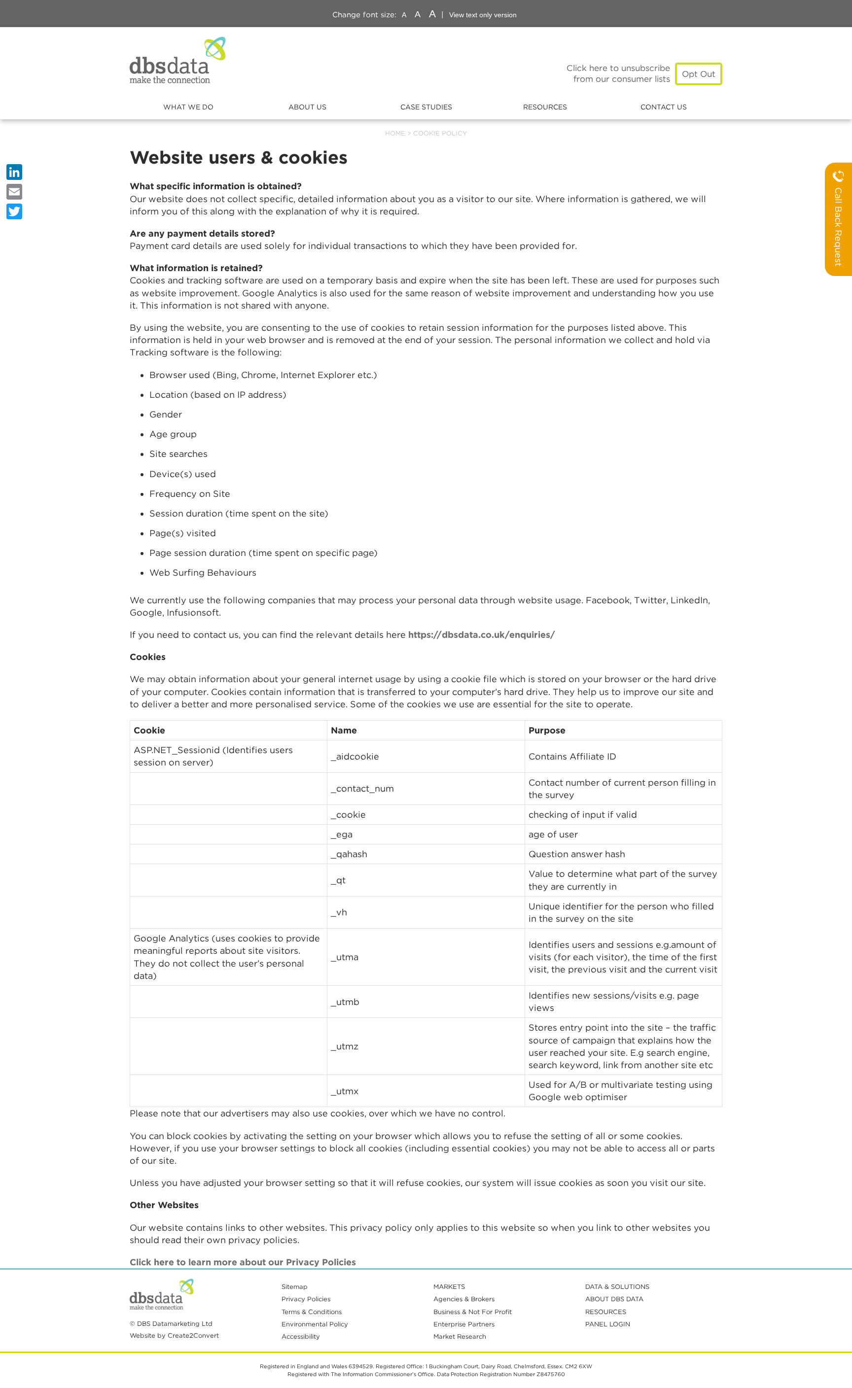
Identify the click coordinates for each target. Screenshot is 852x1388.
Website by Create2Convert (174, 1335)
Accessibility (301, 1336)
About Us (307, 107)
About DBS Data (614, 1299)
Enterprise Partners (464, 1324)
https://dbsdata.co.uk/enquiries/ (481, 634)
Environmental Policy (315, 1324)
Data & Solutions (617, 1286)
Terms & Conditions (312, 1312)
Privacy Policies (306, 1299)
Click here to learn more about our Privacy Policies (243, 1262)
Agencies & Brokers (464, 1299)
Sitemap (295, 1286)
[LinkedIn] (14, 172)
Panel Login (607, 1324)
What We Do (188, 107)
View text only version (483, 15)
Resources (545, 107)
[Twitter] (14, 211)
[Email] (14, 192)
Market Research (459, 1336)
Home (395, 133)
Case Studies (426, 107)
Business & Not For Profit (472, 1312)
